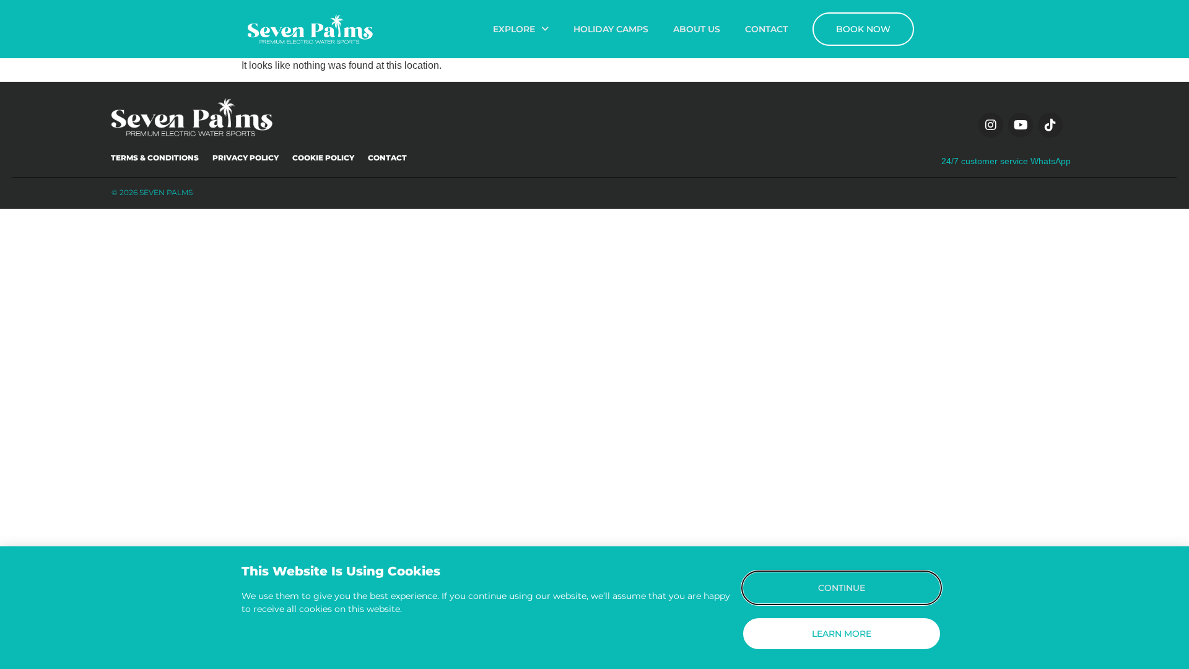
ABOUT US (696, 29)
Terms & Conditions (155, 157)
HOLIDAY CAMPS (610, 29)
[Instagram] (990, 125)
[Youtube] (1020, 125)
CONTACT (766, 29)
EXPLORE (514, 29)
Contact (387, 157)
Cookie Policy (323, 157)
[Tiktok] (1050, 125)
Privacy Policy (245, 157)
